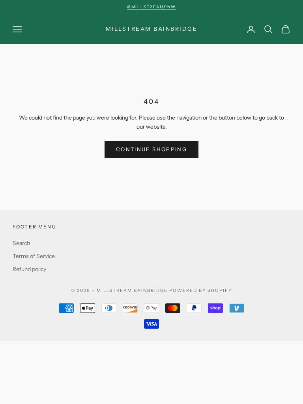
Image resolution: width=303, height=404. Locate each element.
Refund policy (29, 269)
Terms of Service (34, 256)
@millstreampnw (151, 6)
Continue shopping (151, 149)
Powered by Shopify (200, 290)
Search (21, 243)
